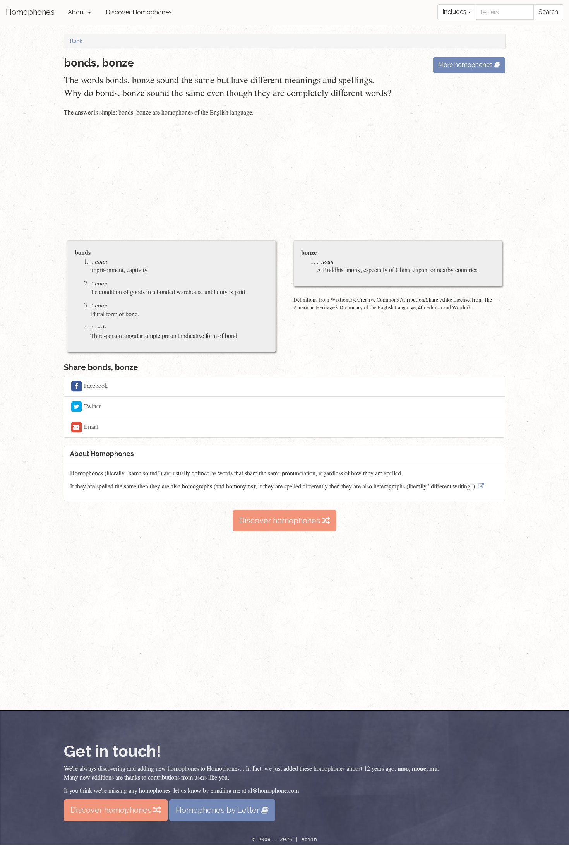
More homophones (466, 65)
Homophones (30, 12)
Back (76, 41)
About (77, 12)
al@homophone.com (273, 790)
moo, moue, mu (418, 768)
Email (90, 426)
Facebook (95, 385)
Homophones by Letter (218, 810)
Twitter (91, 406)
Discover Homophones (139, 12)
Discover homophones (280, 520)
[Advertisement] (284, 179)
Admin (309, 839)
